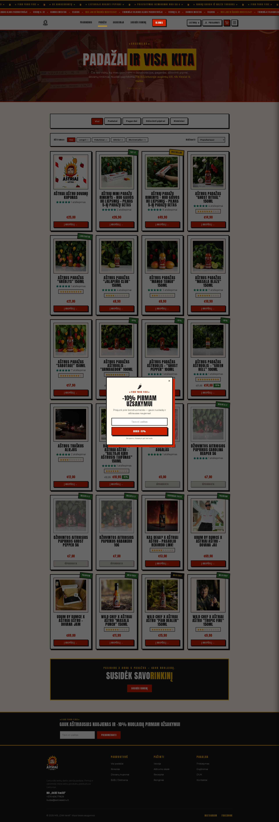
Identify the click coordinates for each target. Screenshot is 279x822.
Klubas (159, 22)
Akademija (118, 22)
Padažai (103, 22)
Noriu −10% (139, 431)
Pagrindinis (86, 22)
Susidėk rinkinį (138, 22)
